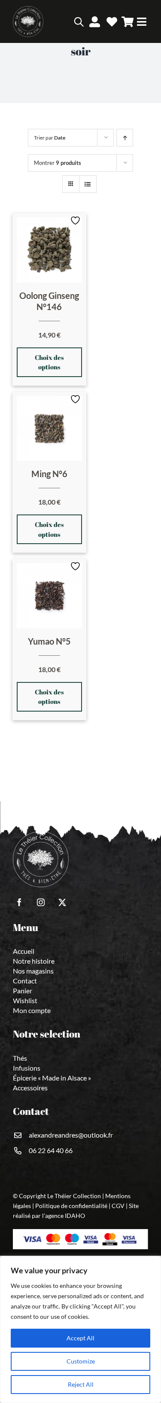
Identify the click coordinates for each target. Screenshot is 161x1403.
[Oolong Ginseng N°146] (49, 250)
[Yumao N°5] (49, 595)
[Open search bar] (79, 21)
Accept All (80, 1338)
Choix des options (49, 362)
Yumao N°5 (49, 641)
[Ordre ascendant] (124, 137)
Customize (81, 1361)
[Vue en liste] (87, 184)
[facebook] (19, 902)
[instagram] (41, 902)
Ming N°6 (49, 474)
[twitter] (62, 902)
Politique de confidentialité (71, 1205)
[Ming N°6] (49, 428)
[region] (80, 1329)
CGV (118, 1205)
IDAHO (75, 1215)
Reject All (81, 1384)
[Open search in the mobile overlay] (66, 21)
